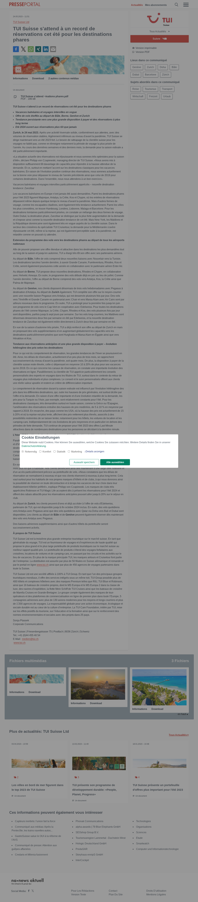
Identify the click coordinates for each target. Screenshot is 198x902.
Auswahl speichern (84, 462)
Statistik (61, 451)
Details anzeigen (95, 451)
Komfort (47, 451)
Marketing (76, 451)
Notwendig (31, 451)
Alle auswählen (115, 462)
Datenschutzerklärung (34, 446)
